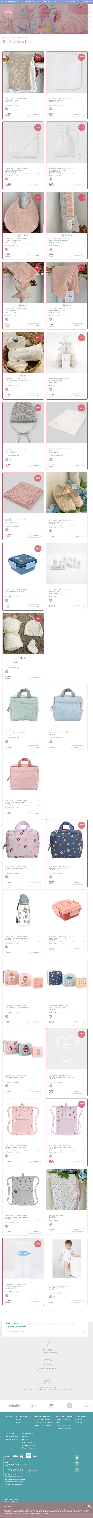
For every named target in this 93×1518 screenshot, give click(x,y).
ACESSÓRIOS (23, 37)
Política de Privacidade (11, 1499)
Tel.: (10, 1474)
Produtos (13, 37)
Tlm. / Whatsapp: (15, 1479)
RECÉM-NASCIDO (21, 98)
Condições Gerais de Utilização (14, 1497)
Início (5, 37)
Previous (2, 1405)
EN (91, 12)
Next (92, 1405)
